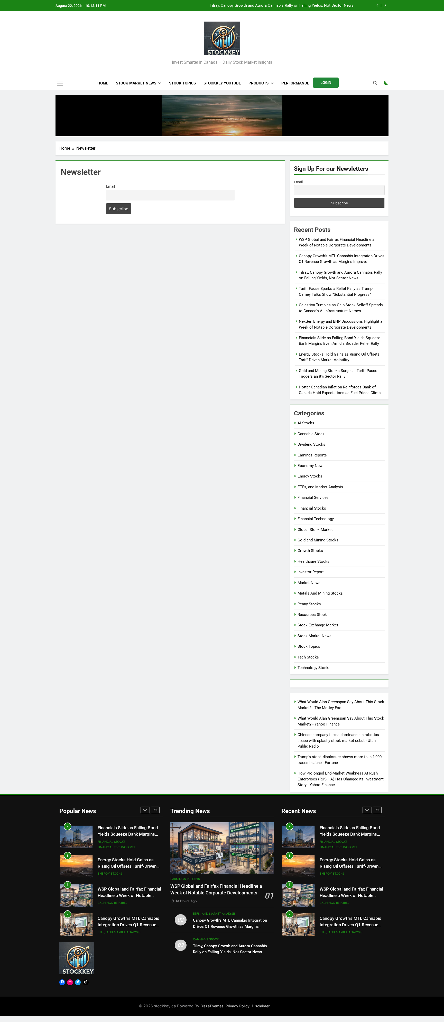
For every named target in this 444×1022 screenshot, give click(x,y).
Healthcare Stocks (313, 561)
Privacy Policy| (239, 1006)
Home (102, 83)
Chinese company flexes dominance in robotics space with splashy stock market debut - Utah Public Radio (338, 740)
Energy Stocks (310, 476)
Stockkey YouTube (222, 83)
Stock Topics (182, 83)
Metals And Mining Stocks (320, 593)
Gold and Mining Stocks (318, 540)
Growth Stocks (310, 550)
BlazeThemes (212, 1006)
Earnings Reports (312, 455)
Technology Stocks (314, 667)
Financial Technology (316, 519)
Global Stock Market (315, 529)
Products (258, 83)
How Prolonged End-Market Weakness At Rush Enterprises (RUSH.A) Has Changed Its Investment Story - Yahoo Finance (341, 779)
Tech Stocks (308, 657)
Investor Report (311, 572)
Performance (295, 83)
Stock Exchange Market (318, 625)
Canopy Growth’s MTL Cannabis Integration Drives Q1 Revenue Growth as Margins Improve (128, 895)
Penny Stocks (309, 604)
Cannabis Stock (311, 434)
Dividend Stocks (311, 444)
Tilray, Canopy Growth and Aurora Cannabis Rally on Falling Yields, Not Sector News (129, 925)
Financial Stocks (312, 508)
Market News (309, 582)
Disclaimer (261, 1006)
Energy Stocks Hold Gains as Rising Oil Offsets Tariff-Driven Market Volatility (127, 837)
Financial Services (313, 497)
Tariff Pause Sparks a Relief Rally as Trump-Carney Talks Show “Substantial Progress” (280, 6)
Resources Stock (312, 614)
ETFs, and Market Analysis (320, 487)
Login (325, 82)
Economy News (311, 465)
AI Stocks (306, 423)
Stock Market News (136, 83)
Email (110, 186)
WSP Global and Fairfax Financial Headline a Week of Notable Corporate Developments (129, 866)
